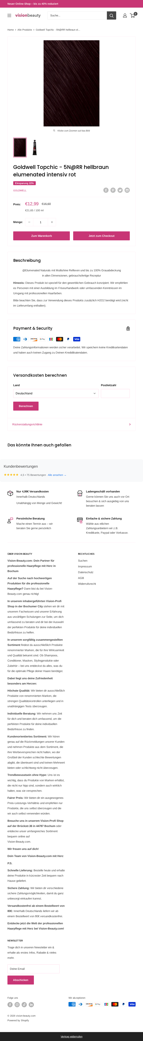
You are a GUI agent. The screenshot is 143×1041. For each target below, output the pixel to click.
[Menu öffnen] (9, 15)
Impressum (85, 566)
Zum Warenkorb (41, 235)
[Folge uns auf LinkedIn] (31, 1004)
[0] (132, 15)
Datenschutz (85, 572)
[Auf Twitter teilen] (120, 190)
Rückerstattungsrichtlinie (27, 424)
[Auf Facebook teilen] (106, 190)
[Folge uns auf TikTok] (24, 1004)
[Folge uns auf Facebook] (10, 1004)
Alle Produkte (25, 29)
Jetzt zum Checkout (102, 235)
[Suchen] (111, 15)
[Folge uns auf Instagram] (17, 1004)
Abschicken (20, 980)
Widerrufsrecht (87, 583)
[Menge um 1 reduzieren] (29, 222)
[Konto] (125, 15)
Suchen (82, 560)
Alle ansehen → (57, 474)
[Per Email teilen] (127, 190)
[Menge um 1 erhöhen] (52, 222)
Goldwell (19, 190)
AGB (81, 578)
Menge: (18, 222)
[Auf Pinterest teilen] (113, 190)
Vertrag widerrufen (71, 1036)
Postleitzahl (108, 385)
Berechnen (26, 406)
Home (10, 29)
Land (16, 385)
